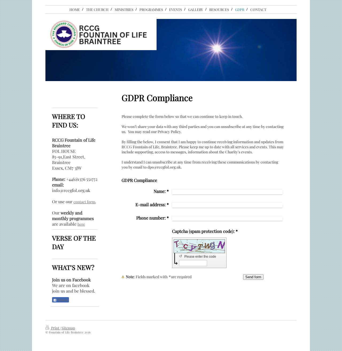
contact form (84, 201)
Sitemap (68, 327)
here (81, 224)
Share (62, 300)
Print (55, 327)
